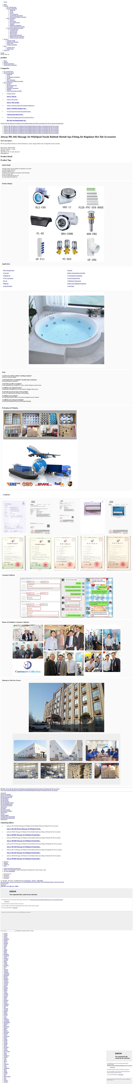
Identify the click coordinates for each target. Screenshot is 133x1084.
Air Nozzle (3, 793)
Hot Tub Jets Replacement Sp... (17, 120)
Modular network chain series (17, 36)
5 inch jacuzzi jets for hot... (15, 114)
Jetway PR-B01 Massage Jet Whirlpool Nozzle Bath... (24, 835)
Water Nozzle (4, 819)
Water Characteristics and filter (17, 26)
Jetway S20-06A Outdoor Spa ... (17, 108)
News (5, 46)
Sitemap (34, 880)
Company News (11, 47)
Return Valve (4, 812)
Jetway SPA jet (11, 96)
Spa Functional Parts (74, 278)
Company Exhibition (12, 44)
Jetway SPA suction (13, 102)
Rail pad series (13, 33)
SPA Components (11, 18)
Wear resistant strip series (16, 35)
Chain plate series (14, 29)
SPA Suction (13, 21)
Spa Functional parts (15, 22)
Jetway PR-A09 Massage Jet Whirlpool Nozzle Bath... (24, 847)
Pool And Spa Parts (5, 809)
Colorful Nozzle (8, 286)
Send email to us (5, 153)
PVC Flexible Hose (11, 7)
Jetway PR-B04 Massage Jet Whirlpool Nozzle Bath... (24, 841)
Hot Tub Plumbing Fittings (7, 802)
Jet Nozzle (3, 808)
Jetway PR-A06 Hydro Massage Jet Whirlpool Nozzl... (24, 829)
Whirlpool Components (15, 25)
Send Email (3, 885)
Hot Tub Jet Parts (5, 801)
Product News (10, 49)
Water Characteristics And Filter (76, 273)
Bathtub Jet (12, 10)
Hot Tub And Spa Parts (6, 797)
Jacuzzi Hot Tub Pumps (6, 805)
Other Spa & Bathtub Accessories (18, 17)
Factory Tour (10, 43)
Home (5, 4)
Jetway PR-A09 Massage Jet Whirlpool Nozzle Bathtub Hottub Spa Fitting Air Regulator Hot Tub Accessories (30, 790)
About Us (6, 39)
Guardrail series (13, 31)
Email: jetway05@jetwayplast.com (12, 868)
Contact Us (6, 50)
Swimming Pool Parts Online (8, 818)
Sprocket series (13, 32)
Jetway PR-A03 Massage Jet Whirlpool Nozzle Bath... (24, 853)
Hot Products (27, 880)
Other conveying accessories (17, 37)
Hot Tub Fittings (5, 798)
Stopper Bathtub (5, 815)
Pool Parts (71, 286)
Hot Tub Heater (4, 800)
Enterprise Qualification (12, 42)
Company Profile (11, 40)
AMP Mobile (40, 880)
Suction (12, 12)
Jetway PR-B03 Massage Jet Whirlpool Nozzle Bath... (24, 859)
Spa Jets (12, 19)
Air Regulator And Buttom (16, 15)
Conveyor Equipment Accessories (15, 28)
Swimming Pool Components (8, 816)
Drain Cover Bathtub (6, 794)
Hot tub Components (12, 8)
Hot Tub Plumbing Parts (6, 804)
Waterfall (12, 24)
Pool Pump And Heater (6, 811)
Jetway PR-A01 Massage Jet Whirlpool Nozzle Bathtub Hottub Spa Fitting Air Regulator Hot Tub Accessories (33, 789)
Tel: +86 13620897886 (9, 871)
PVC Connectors (14, 14)
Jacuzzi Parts (4, 807)
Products (6, 6)
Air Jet (11, 11)
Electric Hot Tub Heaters (7, 795)
